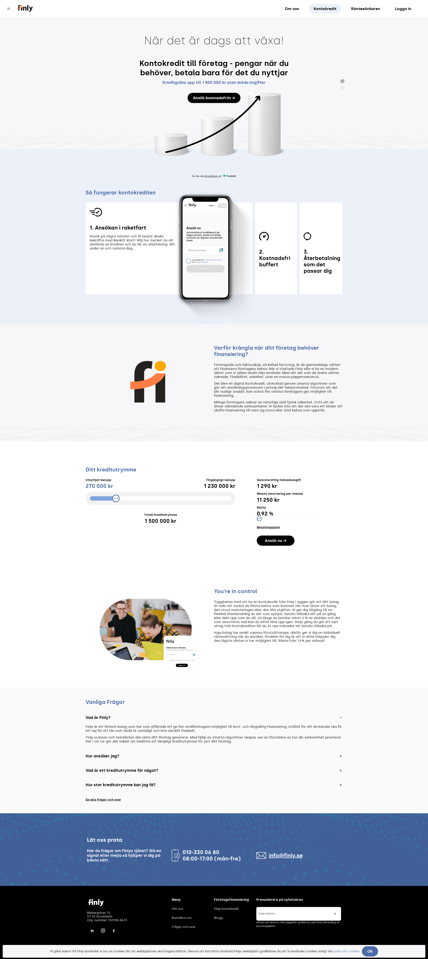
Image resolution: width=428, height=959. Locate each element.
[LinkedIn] (92, 931)
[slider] (160, 498)
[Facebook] (114, 930)
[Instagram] (103, 931)
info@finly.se (286, 855)
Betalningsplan (268, 527)
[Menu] (9, 9)
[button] (214, 718)
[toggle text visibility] (335, 914)
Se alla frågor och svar (103, 800)
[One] (342, 81)
